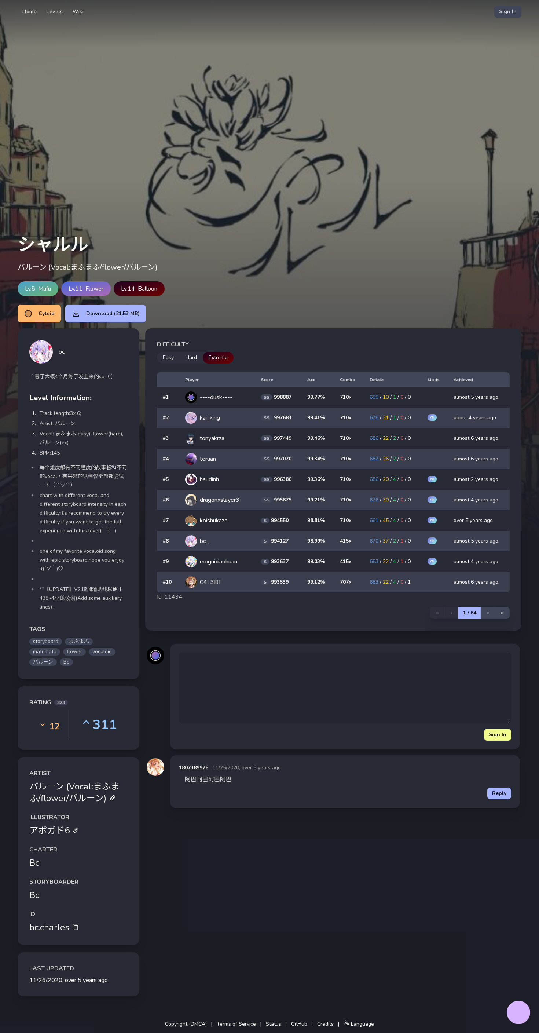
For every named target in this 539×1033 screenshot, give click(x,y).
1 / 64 (469, 612)
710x (346, 397)
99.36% (316, 479)
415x (346, 540)
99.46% (316, 438)
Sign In (508, 11)
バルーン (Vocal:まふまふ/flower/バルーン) (74, 792)
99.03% (316, 561)
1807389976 (193, 767)
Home (29, 11)
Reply (499, 793)
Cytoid (46, 313)
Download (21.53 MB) (113, 313)
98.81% (316, 520)
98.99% (316, 540)
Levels (55, 11)
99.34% (316, 458)
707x (346, 581)
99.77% (316, 397)
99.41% (316, 417)
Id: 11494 (170, 597)
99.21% (316, 499)
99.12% (316, 581)
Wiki (78, 11)
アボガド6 (49, 830)
